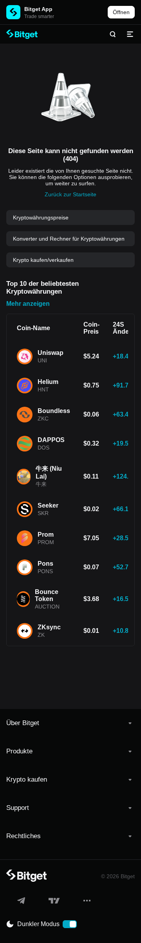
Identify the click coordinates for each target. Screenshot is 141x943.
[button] (70, 723)
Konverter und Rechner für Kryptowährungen (69, 239)
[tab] (70, 723)
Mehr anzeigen (28, 303)
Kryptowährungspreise (41, 217)
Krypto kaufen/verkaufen (43, 260)
